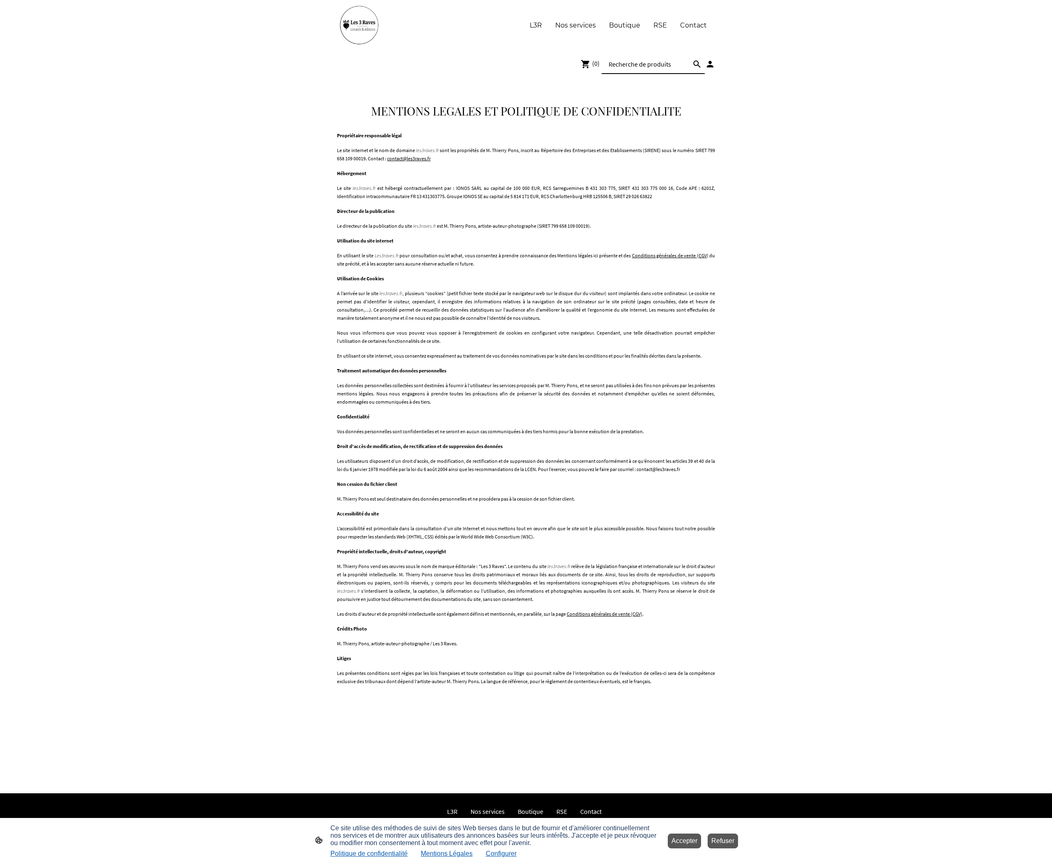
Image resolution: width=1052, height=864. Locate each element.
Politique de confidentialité (369, 853)
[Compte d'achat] (710, 64)
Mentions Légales (447, 853)
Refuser (722, 840)
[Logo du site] (359, 25)
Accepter (684, 840)
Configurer (501, 853)
